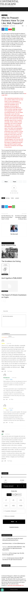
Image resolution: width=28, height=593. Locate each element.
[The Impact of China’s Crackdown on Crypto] (14, 286)
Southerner (6, 377)
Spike (3, 343)
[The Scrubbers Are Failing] (14, 253)
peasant (17, 198)
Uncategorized (9, 12)
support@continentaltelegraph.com (15, 585)
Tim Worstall (6, 25)
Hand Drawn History (6, 543)
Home (2, 12)
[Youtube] (6, 587)
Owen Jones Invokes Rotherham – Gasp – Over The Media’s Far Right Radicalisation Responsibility (13, 548)
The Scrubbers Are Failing (11, 261)
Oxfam (12, 198)
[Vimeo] (4, 587)
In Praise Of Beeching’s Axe (19, 543)
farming (7, 198)
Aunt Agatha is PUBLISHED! (11, 278)
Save (10, 29)
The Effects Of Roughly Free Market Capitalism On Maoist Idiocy (21, 217)
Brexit (3, 257)
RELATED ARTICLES (7, 243)
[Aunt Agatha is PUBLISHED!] (14, 269)
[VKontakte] (5, 587)
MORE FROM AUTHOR (8, 245)
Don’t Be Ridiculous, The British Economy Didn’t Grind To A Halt (7, 217)
